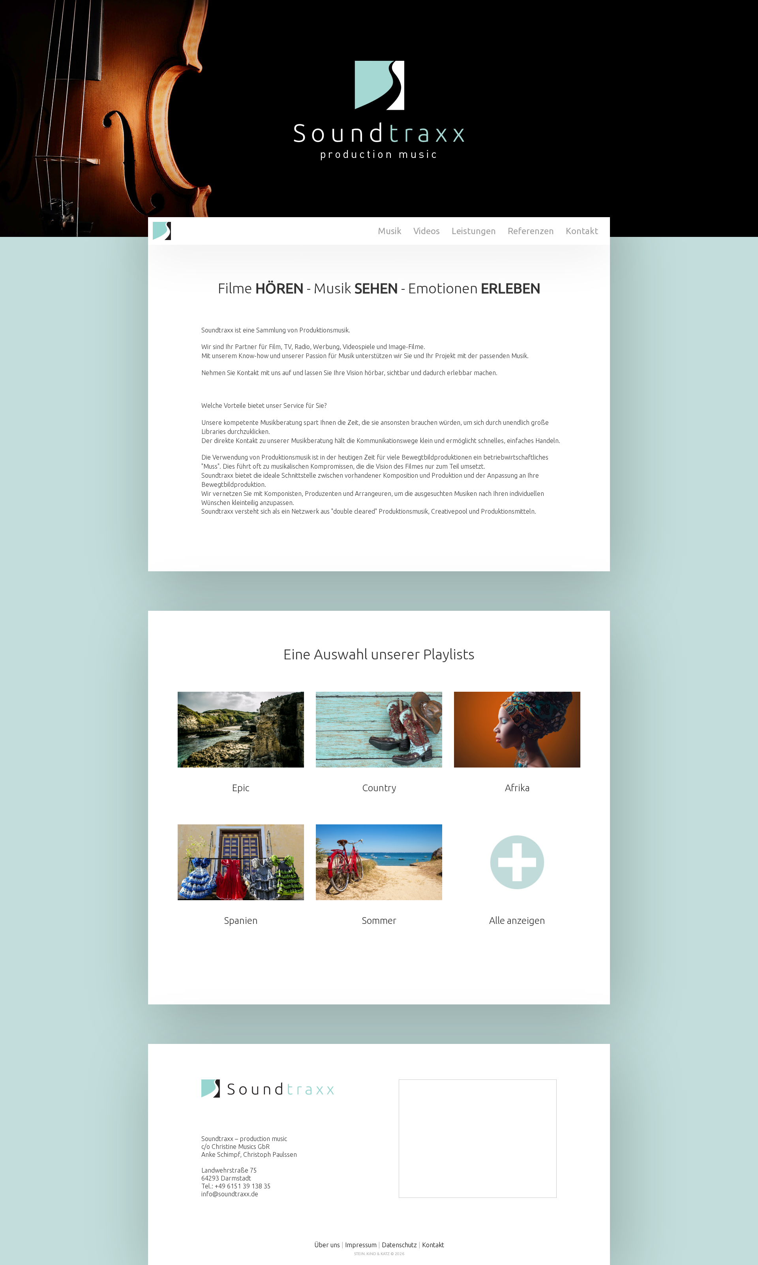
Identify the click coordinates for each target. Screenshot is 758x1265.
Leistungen (474, 231)
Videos (426, 231)
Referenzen (531, 231)
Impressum (361, 1244)
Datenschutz (399, 1244)
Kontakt (582, 231)
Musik (390, 231)
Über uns (327, 1244)
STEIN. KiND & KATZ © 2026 (379, 1254)
